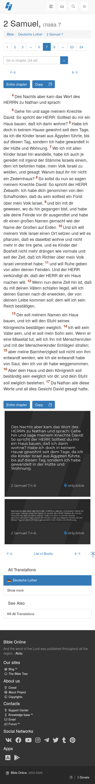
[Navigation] (84, 6)
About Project (17, 692)
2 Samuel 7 (55, 34)
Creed (12, 687)
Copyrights (15, 697)
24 (81, 47)
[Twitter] (56, 740)
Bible (10, 34)
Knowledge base (21, 715)
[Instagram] (37, 740)
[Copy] (50, 84)
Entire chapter (16, 84)
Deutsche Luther (30, 34)
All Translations (22, 613)
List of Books (43, 553)
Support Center (18, 710)
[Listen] (62, 6)
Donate (84, 777)
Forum (14, 724)
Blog (13, 669)
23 (72, 47)
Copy (39, 84)
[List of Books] (51, 6)
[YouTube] (28, 740)
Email (12, 719)
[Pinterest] (72, 740)
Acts (19, 653)
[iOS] (7, 757)
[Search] (73, 6)
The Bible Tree (18, 674)
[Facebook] (18, 740)
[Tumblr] (64, 740)
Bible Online (19, 773)
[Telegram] (46, 740)
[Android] (17, 757)
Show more (15, 590)
